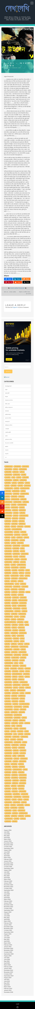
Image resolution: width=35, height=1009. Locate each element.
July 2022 (6, 914)
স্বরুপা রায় (27, 804)
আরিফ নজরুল (15, 509)
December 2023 (8, 885)
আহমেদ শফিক (15, 518)
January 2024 (7, 883)
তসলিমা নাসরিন (8, 605)
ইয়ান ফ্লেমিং (8, 523)
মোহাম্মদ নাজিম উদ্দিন (9, 717)
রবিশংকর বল (15, 720)
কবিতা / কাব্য (7, 403)
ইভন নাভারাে (15, 520)
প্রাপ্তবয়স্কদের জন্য (9, 654)
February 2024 (8, 881)
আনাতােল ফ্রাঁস (14, 496)
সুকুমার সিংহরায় (15, 780)
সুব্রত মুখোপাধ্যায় (21, 785)
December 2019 (8, 970)
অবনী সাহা (18, 477)
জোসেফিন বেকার (14, 589)
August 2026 (7, 830)
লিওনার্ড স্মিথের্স (20, 731)
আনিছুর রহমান (21, 496)
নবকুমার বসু (13, 619)
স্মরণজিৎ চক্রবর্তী (14, 807)
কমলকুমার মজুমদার (15, 539)
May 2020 (7, 961)
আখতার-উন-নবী (16, 493)
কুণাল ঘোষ (22, 550)
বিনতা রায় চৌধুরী (13, 668)
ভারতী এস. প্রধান (8, 684)
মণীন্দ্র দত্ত (28, 687)
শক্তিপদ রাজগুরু (8, 736)
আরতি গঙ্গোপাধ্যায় (14, 507)
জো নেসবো (7, 589)
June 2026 (7, 834)
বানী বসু (21, 662)
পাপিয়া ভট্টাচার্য (16, 638)
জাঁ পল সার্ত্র (7, 578)
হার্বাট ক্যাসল (15, 812)
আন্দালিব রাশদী (23, 498)
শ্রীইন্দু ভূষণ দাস (8, 755)
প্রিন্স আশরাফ (25, 654)
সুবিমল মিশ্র (14, 785)
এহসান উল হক (17, 534)
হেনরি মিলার (28, 815)
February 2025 (8, 859)
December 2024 (8, 863)
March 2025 (7, 857)
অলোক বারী (20, 485)
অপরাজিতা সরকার (16, 474)
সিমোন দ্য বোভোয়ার (23, 774)
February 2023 (8, 901)
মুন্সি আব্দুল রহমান (14, 711)
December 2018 (8, 992)
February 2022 (8, 923)
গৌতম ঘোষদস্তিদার (15, 567)
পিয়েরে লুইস (16, 640)
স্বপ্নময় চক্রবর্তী (20, 804)
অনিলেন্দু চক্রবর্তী (8, 471)
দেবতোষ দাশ (7, 613)
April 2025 (7, 855)
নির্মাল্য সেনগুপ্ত (8, 630)
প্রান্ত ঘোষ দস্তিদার (22, 651)
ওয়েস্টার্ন (13, 537)
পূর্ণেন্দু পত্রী (7, 643)
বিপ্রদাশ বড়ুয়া (28, 668)
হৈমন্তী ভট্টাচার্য (8, 821)
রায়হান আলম (19, 725)
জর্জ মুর (22, 575)
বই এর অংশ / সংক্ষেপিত (9, 443)
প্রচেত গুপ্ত (20, 643)
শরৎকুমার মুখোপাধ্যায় (9, 741)
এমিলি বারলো (23, 531)
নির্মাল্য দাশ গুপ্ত (21, 627)
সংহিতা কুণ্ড (16, 758)
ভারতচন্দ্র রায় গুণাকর (24, 681)
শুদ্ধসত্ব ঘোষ (16, 750)
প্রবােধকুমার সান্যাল (8, 649)
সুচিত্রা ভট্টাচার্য (23, 780)
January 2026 (7, 841)
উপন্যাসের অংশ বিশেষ (13, 69)
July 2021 (6, 935)
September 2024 (8, 868)
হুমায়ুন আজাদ (21, 815)
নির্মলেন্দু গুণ (14, 627)
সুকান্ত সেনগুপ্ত (8, 780)
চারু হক (27, 569)
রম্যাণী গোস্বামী (14, 722)
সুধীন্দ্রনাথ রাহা (15, 782)
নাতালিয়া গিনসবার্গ (20, 619)
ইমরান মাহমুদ (22, 520)
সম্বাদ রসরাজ (15, 766)
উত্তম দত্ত (13, 526)
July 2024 (6, 872)
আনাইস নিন (7, 496)
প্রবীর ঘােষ (23, 649)
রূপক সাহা (7, 731)
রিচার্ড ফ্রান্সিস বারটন (9, 728)
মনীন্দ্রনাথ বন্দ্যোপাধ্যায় (21, 690)
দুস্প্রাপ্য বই (7, 421)
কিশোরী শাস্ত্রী (16, 550)
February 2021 (8, 945)
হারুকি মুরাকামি (8, 812)
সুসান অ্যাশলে (21, 788)
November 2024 (8, 864)
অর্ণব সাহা (7, 485)
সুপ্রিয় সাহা (7, 785)
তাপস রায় (14, 605)
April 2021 (7, 941)
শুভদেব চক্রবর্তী (23, 750)
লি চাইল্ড (26, 731)
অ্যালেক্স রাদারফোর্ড (16, 490)
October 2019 (8, 974)
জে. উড (17, 583)
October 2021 (8, 930)
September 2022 (8, 910)
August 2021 (7, 934)
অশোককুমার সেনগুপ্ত (9, 488)
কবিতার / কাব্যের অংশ (9, 407)
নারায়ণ (26, 621)
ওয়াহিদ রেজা (7, 537)
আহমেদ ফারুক (8, 518)
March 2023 (7, 899)
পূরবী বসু (22, 640)
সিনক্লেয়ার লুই (15, 774)
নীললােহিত (7, 632)
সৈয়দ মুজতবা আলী (24, 793)
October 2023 (8, 888)
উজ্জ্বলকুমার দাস (22, 523)
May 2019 (7, 983)
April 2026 (7, 837)
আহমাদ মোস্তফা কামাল (23, 515)
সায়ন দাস (25, 769)
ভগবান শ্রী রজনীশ (8, 681)
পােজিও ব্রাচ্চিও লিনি (9, 640)
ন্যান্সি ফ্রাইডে (8, 635)
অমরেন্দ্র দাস (16, 479)
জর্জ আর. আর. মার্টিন (15, 575)
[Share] (2, 493)
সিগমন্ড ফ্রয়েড (21, 771)
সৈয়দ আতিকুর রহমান (17, 796)
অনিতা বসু (15, 468)
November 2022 (8, 906)
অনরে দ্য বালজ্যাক (8, 468)
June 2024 (7, 874)
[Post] (2, 516)
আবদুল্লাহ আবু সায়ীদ (17, 501)
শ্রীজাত (14, 755)
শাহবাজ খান (14, 747)
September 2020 (8, 954)
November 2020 (8, 950)
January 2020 (7, 968)
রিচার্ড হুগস (16, 728)
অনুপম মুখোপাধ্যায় (8, 474)
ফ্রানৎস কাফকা (15, 660)
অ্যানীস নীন (16, 488)
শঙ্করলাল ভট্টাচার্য (16, 736)
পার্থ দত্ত (22, 638)
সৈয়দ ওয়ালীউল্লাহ (16, 793)
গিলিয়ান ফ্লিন (16, 561)
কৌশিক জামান (22, 556)
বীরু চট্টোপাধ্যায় (8, 676)
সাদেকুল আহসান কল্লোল (17, 769)
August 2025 (7, 850)
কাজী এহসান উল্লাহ (25, 545)
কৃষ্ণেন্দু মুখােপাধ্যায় (25, 553)
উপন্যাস (6, 396)
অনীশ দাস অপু (16, 471)
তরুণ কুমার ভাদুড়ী (23, 602)
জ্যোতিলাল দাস (14, 591)
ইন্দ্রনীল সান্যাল (8, 520)
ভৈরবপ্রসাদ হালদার (25, 684)
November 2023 (8, 886)
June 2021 (7, 937)
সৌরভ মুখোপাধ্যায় (16, 802)
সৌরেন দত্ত (24, 802)
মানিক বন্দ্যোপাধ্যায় (15, 698)
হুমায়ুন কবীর (7, 815)
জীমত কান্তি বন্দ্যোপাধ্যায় (9, 583)
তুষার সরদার (24, 608)
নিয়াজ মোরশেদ (22, 630)
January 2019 (7, 990)
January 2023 (7, 903)
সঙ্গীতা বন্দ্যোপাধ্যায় (24, 758)
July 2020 (6, 957)
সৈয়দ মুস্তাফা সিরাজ (9, 796)
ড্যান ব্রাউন (14, 600)
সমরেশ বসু (7, 763)
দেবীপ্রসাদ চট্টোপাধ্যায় (9, 616)
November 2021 (8, 928)
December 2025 (8, 843)
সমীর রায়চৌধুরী (8, 766)
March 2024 (7, 879)
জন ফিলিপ (7, 575)
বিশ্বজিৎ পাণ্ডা (8, 673)
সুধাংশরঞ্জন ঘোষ (8, 782)
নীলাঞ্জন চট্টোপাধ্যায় (14, 632)
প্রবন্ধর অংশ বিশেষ (8, 439)
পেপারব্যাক (7, 428)
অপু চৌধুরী (23, 474)
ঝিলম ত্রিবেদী (22, 591)
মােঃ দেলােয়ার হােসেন (9, 706)
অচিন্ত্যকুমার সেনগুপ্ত (9, 466)
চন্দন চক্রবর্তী (14, 569)
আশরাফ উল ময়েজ (8, 515)
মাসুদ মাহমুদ (22, 701)
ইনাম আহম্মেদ (22, 518)
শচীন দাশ (7, 739)
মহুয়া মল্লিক (7, 695)
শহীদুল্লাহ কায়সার (15, 744)
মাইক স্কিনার (14, 695)
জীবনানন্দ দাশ (20, 580)
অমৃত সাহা (14, 482)
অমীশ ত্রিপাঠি (8, 482)
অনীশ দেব (22, 471)
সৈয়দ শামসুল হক (25, 796)
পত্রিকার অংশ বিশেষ (8, 425)
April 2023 (7, 897)
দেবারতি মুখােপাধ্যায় (22, 613)
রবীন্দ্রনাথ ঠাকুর (22, 720)
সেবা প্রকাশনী (8, 791)
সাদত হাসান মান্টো (8, 769)
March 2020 (7, 965)
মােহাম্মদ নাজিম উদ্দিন (9, 709)
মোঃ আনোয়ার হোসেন (9, 714)
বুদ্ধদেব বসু (27, 676)
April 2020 (7, 963)
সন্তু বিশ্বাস (15, 761)
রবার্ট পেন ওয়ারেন (8, 720)
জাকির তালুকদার (14, 578)
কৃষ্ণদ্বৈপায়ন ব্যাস (16, 553)
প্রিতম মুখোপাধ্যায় (17, 654)
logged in (15, 307)
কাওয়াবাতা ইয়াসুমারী (16, 545)
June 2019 (7, 981)
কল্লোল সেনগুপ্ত (8, 545)
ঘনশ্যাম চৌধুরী (8, 569)
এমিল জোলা (16, 531)
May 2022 (7, 917)
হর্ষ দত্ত (15, 810)
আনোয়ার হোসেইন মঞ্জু (15, 498)
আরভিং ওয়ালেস (8, 509)
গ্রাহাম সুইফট (23, 567)
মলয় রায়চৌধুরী (8, 692)
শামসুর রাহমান (23, 744)
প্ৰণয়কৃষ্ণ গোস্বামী (15, 657)
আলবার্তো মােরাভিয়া (14, 288)
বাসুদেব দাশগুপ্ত (15, 665)
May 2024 (7, 875)
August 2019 (7, 977)
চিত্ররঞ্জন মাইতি (8, 572)
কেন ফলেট (15, 556)
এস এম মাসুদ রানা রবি (9, 534)
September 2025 (8, 848)
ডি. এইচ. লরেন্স (8, 597)
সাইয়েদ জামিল (22, 766)
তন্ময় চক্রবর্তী (8, 602)
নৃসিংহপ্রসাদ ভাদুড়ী (23, 632)
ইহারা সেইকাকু (14, 523)
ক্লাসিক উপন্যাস (8, 414)
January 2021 (7, 946)
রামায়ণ (13, 725)
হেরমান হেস (23, 818)
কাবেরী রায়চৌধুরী (16, 548)
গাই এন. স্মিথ (24, 559)
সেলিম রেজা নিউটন (22, 791)
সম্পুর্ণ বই (6, 453)
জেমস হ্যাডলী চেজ (17, 586)
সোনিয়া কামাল (8, 799)
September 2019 (8, 976)
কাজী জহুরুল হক (8, 548)
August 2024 (7, 870)
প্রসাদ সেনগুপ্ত (14, 651)
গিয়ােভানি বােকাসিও (8, 561)
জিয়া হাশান (7, 580)
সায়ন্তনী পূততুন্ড (8, 771)
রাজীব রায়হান (8, 725)
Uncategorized (8, 386)
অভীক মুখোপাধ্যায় (8, 479)
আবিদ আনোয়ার (26, 501)
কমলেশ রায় (7, 542)
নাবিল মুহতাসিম (20, 621)
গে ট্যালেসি (13, 564)
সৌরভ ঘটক (26, 799)
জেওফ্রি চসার (23, 583)
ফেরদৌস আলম (8, 660)
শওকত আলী (20, 733)
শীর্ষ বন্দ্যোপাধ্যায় (21, 747)
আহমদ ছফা (15, 515)
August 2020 (7, 955)
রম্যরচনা (6, 446)
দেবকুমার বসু (24, 610)
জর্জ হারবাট (27, 575)
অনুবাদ (6, 69)
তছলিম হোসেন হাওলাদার (22, 600)
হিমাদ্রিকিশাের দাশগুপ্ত (23, 812)
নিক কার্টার (21, 624)
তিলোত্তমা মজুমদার (17, 608)
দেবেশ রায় (16, 616)
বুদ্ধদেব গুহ (21, 676)
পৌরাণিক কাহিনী (7, 432)
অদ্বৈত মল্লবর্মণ (25, 466)
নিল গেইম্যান (15, 630)
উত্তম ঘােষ (7, 526)
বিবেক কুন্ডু (21, 670)
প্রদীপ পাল (7, 646)
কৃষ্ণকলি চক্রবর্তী (8, 553)
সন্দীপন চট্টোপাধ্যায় (22, 761)
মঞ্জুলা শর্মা (15, 687)
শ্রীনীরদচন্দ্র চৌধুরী (21, 755)
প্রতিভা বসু (27, 643)
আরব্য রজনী (7, 393)
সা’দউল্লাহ (14, 771)
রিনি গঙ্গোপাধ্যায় (23, 728)
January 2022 (7, 925)
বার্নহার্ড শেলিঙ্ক (8, 665)
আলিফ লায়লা (22, 512)
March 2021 (7, 943)
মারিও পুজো (22, 698)
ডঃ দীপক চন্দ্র (21, 594)
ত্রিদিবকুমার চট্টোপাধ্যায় (9, 610)
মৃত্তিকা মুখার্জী (22, 711)
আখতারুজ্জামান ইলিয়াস (24, 493)
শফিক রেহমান (20, 739)
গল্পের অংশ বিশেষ (8, 418)
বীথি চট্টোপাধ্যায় (26, 673)
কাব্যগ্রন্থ (7, 411)
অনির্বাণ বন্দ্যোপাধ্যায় (23, 468)
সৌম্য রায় (20, 799)
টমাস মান (28, 591)
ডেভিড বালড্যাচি (23, 597)
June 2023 (7, 894)
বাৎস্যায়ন (7, 668)
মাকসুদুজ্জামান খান (21, 695)
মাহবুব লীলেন (15, 703)
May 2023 (7, 895)
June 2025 (7, 852)
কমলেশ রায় (22, 539)
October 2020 (8, 952)
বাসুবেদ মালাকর (23, 665)
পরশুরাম (14, 635)
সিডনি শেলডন (8, 774)
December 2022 (8, 905)
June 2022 (7, 915)
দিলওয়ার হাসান (21, 288)
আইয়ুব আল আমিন (8, 493)
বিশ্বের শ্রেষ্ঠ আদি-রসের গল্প (17, 673)
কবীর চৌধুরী (7, 539)
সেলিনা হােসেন (15, 791)
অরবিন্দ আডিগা (21, 482)
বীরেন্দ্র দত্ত (15, 676)
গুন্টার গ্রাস (7, 564)
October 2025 (8, 846)
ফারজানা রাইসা (23, 657)
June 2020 (7, 959)
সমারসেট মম (21, 763)
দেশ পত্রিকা (22, 616)
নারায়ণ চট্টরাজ (8, 624)
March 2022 (7, 921)
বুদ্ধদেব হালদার (8, 679)
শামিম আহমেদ (8, 747)
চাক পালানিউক (21, 569)
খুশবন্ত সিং (17, 559)
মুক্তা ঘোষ (7, 711)
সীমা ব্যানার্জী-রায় (14, 777)
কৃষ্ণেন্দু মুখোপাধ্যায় (8, 556)
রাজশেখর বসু (27, 722)
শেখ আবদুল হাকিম (8, 752)
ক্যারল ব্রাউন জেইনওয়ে (9, 559)
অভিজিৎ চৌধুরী (25, 477)
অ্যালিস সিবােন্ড (8, 490)
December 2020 (8, 948)
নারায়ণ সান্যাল (15, 624)
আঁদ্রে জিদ (23, 490)
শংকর (15, 733)
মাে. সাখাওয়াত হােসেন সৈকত (24, 703)
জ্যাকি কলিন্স (7, 591)
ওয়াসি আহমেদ (25, 534)
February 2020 (8, 966)
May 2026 (7, 835)
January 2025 (7, 861)
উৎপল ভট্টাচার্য (27, 526)
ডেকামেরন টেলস (15, 597)
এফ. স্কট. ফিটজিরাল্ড (9, 531)
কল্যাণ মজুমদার (20, 542)
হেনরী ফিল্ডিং (16, 818)
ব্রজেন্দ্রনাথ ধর (21, 679)
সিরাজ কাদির (7, 777)
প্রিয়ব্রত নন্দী (7, 657)
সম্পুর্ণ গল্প (6, 450)
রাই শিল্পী (21, 722)
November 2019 (8, 972)
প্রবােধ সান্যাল (16, 649)
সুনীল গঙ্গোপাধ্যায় (22, 782)
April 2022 (7, 919)
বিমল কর (27, 670)
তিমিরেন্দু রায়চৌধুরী (8, 608)
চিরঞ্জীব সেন (21, 572)
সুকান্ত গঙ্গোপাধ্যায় (23, 777)
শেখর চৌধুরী (16, 752)
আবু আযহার (7, 504)
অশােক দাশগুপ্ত (27, 485)
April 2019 (7, 985)
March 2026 (7, 839)
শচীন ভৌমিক (13, 739)
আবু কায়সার (14, 504)
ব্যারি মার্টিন (14, 679)
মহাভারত (22, 692)
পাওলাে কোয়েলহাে (20, 635)
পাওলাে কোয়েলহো (8, 638)
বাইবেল (16, 662)
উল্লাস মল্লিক (20, 526)
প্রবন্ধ (6, 436)
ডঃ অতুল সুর (14, 594)
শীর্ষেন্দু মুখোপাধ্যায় (8, 750)
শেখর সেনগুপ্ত (23, 752)
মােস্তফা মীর (26, 706)
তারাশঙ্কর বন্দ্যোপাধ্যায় (22, 605)
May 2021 (7, 939)
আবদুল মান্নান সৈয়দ (8, 501)
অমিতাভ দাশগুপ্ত (23, 479)
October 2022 (8, 908)
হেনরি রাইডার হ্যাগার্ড (9, 818)
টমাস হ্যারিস (7, 594)
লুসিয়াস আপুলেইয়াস (8, 733)
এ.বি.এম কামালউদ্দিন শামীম (17, 529)
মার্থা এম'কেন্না (15, 701)
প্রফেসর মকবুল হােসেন (24, 646)
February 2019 (8, 988)
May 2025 (7, 854)
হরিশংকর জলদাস (8, 810)
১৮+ (6, 457)
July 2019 (6, 979)
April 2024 (7, 877)
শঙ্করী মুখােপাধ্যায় (24, 736)
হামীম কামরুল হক (21, 810)
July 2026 (6, 832)
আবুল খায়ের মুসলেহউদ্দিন (22, 504)
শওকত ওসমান (27, 733)
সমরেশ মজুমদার (14, 763)
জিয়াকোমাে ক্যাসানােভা (23, 578)
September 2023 (8, 890)
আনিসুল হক (7, 498)
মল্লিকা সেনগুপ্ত (15, 692)
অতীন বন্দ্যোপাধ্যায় (17, 466)
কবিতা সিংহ (26, 537)
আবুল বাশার (7, 507)
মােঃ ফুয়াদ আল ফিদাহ (18, 706)
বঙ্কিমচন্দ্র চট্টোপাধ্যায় (9, 662)
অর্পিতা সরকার (14, 485)
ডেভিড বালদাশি (8, 600)
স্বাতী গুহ (7, 807)
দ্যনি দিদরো (7, 619)
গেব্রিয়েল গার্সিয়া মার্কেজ (21, 564)
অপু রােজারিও (8, 477)
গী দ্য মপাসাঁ (23, 561)
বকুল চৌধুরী (22, 660)
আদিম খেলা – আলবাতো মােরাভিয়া (10, 291)
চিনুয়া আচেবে (15, 572)
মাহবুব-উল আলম (8, 703)
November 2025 (8, 844)
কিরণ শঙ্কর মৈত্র (8, 550)
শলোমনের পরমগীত (17, 741)
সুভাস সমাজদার (8, 788)
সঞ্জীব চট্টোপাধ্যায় (8, 761)
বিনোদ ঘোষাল (21, 668)
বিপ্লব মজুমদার (15, 670)
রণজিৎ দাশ (24, 717)
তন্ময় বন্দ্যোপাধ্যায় (14, 602)
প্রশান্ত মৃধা (7, 651)
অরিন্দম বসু (27, 482)
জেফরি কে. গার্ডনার (8, 586)
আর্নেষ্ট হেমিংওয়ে (22, 509)
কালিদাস (22, 548)
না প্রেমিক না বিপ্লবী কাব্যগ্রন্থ (10, 621)
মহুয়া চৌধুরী (28, 692)
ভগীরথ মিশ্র (16, 681)
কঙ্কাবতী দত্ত (20, 537)
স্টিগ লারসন (13, 804)
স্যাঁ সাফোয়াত (21, 807)
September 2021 (8, 932)
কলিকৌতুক (13, 542)
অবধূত (13, 477)
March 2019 (7, 986)
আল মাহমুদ (16, 512)
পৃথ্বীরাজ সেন (14, 643)
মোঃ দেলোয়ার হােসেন (18, 714)
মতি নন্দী (7, 690)
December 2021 (8, 926)
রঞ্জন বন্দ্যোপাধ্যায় (17, 717)
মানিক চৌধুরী (7, 698)
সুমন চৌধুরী (14, 788)
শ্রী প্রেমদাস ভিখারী (9, 758)
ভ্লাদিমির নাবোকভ (8, 687)
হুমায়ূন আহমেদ (14, 815)
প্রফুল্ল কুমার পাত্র (15, 646)
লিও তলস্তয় (13, 731)
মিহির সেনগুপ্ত (23, 709)
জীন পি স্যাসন (14, 580)
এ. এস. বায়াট (8, 529)
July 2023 (6, 892)
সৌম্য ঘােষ (14, 799)
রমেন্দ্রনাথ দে (7, 722)
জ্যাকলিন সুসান (22, 589)
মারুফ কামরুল (8, 701)
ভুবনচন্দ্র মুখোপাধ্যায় (17, 684)
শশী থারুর (24, 741)
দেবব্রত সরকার (14, 613)
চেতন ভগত (27, 572)
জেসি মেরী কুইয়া (25, 586)
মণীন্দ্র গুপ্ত (21, 687)
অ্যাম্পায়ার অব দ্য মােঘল (25, 488)
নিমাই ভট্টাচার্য (8, 627)
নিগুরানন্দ (27, 624)
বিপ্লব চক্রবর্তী (8, 670)
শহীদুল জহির (8, 744)
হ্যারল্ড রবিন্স (14, 821)
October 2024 (8, 866)
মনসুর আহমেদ (13, 690)
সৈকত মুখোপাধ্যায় (8, 793)
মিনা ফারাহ (16, 709)
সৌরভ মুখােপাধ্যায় (8, 802)
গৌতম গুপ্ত (7, 567)
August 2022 (7, 912)
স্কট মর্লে (7, 804)
